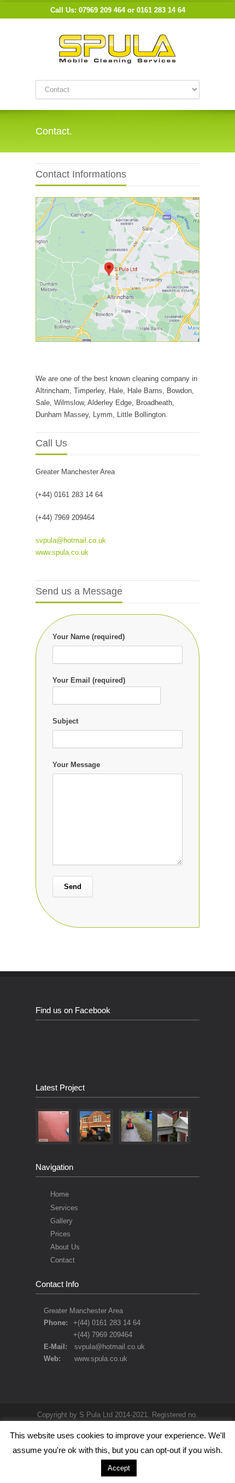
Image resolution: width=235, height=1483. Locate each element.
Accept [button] (119, 1468)
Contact (62, 1260)
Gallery (61, 1221)
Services (64, 1208)
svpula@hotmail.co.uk (71, 540)
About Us (65, 1247)
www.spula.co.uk (62, 552)
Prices (60, 1234)
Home (59, 1194)
